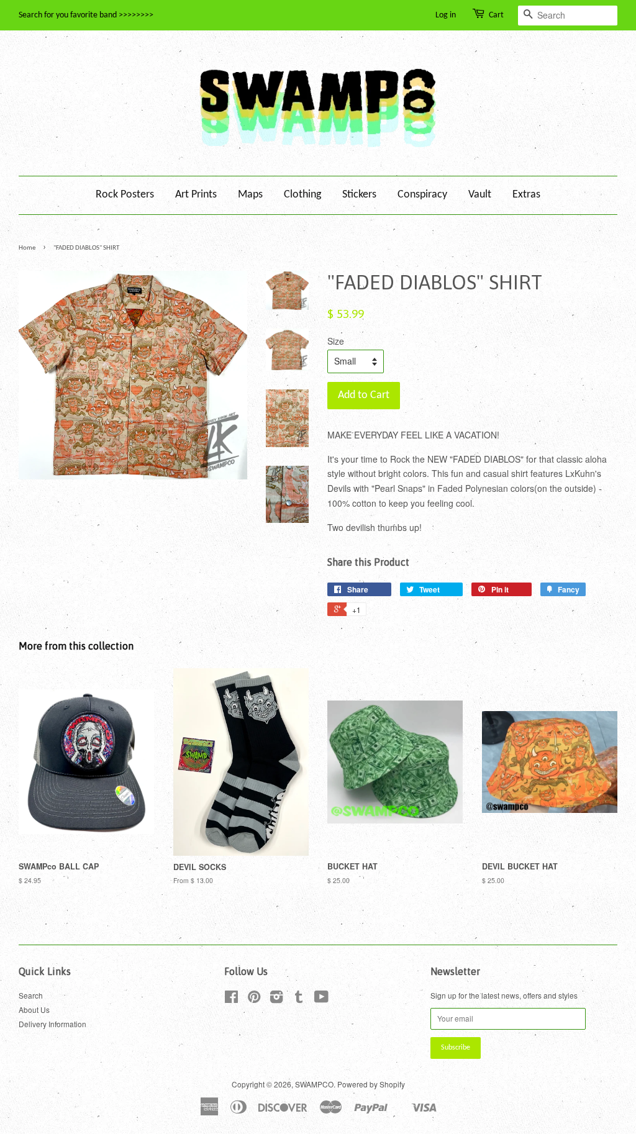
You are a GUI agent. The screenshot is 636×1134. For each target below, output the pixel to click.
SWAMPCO (314, 1084)
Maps (250, 194)
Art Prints (196, 194)
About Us (34, 1009)
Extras (526, 194)
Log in (445, 15)
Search (31, 995)
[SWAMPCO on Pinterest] (254, 999)
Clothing (302, 194)
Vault (479, 194)
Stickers (359, 194)
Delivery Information (52, 1023)
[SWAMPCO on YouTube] (321, 999)
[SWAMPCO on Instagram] (276, 999)
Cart (496, 15)
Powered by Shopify (371, 1084)
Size (335, 341)
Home (27, 248)
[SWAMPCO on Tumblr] (299, 999)
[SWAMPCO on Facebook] (231, 999)
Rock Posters (125, 194)
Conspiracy (422, 194)
